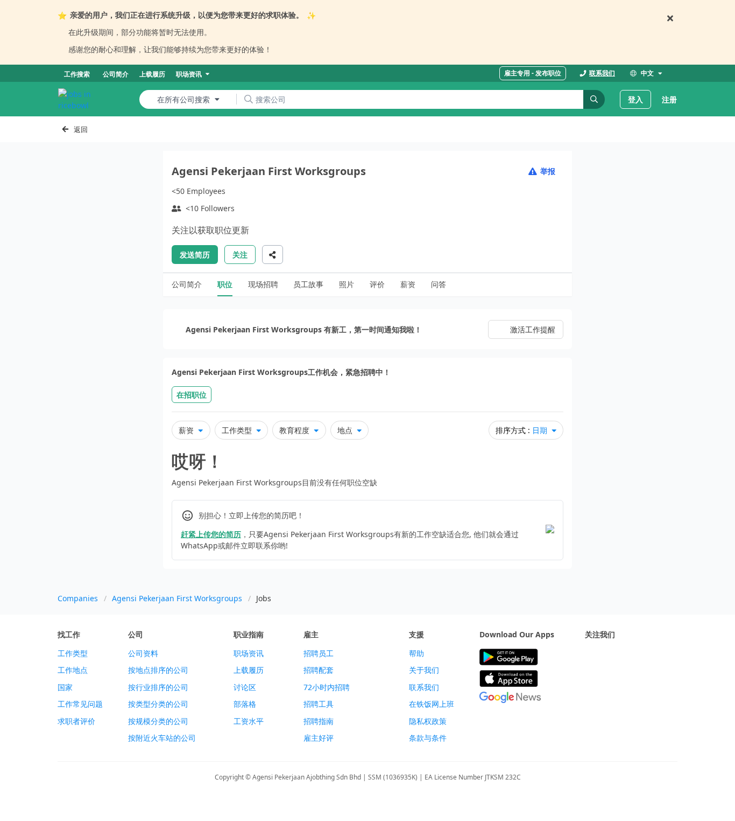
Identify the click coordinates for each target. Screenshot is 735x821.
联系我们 (424, 687)
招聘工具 (318, 704)
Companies (78, 598)
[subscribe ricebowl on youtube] (615, 657)
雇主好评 (318, 738)
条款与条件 (428, 738)
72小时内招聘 (326, 687)
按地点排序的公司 (158, 670)
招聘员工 (318, 653)
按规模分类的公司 (158, 721)
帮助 (416, 653)
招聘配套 (318, 670)
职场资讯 (249, 653)
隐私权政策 (428, 721)
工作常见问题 (80, 704)
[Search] (594, 99)
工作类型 (73, 653)
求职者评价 (76, 721)
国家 (65, 687)
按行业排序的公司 (158, 687)
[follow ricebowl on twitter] (591, 657)
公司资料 (143, 653)
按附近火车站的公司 (162, 738)
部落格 (245, 704)
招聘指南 (318, 721)
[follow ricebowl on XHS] (615, 684)
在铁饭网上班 (431, 704)
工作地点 (73, 670)
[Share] (272, 254)
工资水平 (249, 721)
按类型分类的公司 (158, 704)
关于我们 (424, 670)
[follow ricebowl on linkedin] (662, 657)
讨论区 (245, 687)
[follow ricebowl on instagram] (638, 657)
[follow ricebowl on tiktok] (591, 684)
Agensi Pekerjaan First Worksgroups (177, 598)
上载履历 (249, 670)
